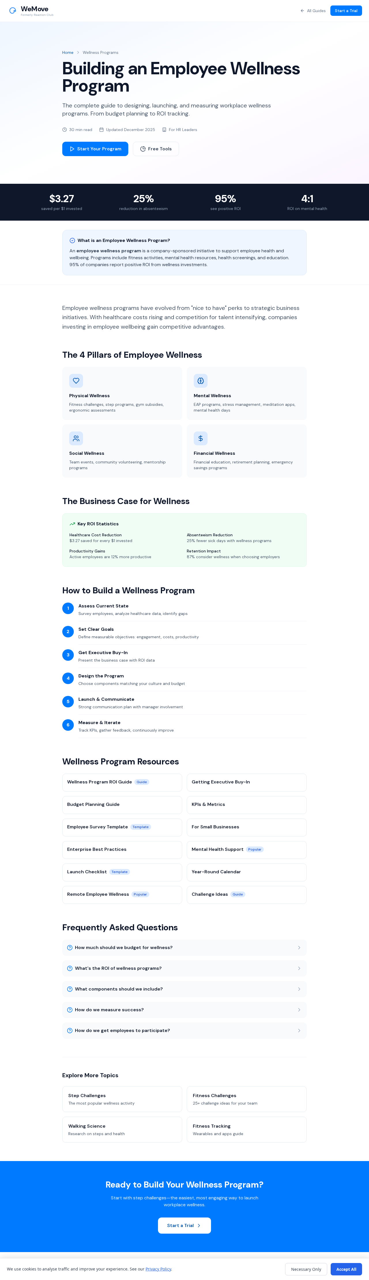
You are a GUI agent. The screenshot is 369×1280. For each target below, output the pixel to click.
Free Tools (160, 149)
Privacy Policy (158, 1269)
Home (68, 52)
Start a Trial (346, 10)
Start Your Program (99, 149)
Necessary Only (306, 1269)
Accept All (346, 1269)
